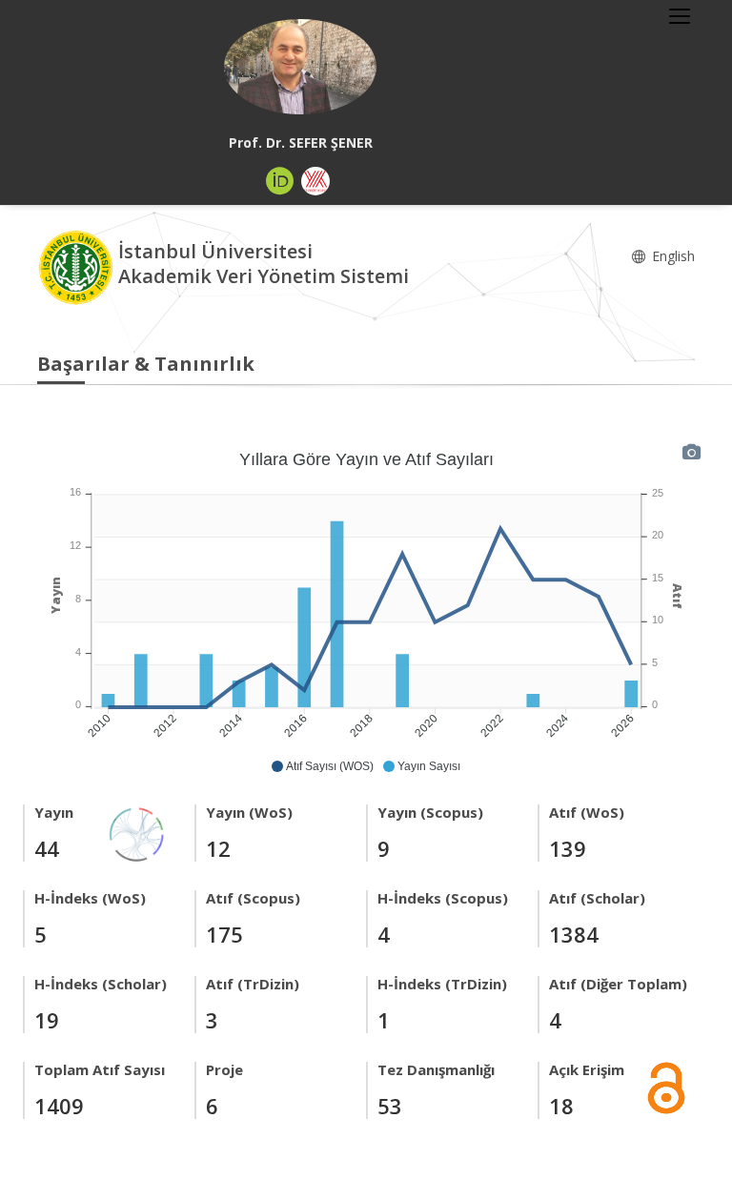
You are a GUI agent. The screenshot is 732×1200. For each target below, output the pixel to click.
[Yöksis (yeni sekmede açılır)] (315, 181)
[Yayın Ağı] (137, 833)
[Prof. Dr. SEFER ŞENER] (300, 66)
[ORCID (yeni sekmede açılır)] (280, 181)
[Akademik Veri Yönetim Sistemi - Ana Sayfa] (77, 266)
